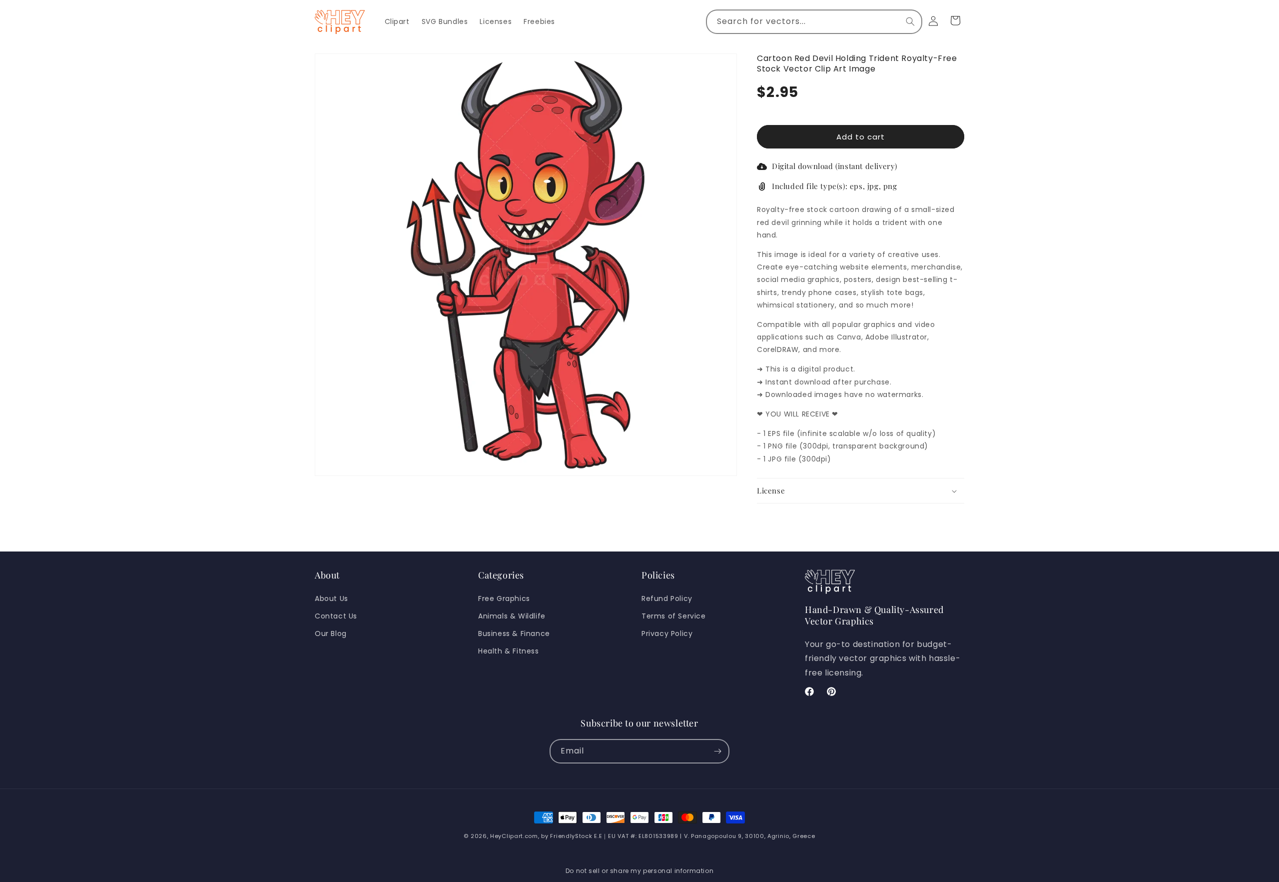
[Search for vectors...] (910, 21)
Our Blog (331, 633)
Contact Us (336, 616)
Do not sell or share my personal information (639, 870)
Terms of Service (673, 616)
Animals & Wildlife (512, 616)
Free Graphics (504, 599)
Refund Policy (666, 599)
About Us (331, 599)
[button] (860, 491)
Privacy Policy (666, 633)
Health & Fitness (508, 651)
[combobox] (814, 21)
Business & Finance (514, 633)
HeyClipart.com (514, 836)
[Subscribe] (717, 751)
